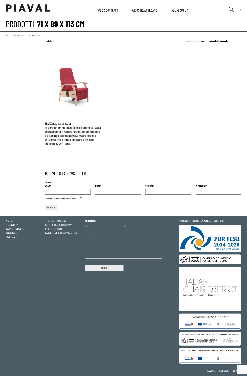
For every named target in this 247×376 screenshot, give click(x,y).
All (180, 10)
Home (8, 35)
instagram (224, 370)
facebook (210, 370)
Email (48, 185)
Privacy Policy (71, 198)
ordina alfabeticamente (218, 40)
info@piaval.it (11, 237)
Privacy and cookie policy (189, 220)
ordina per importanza (196, 40)
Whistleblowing (206, 220)
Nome (98, 185)
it (240, 10)
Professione (201, 185)
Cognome (149, 185)
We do (108, 10)
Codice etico (219, 220)
